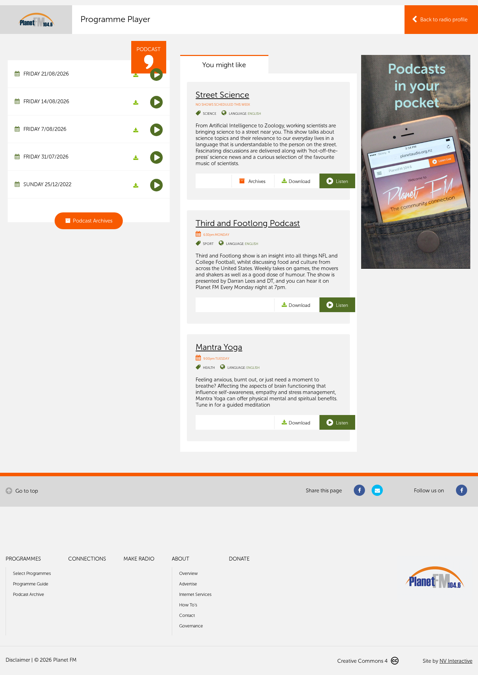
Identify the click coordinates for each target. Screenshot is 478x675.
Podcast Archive (28, 594)
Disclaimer (18, 660)
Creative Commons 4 (363, 661)
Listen (341, 181)
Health (209, 368)
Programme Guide (30, 583)
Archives (256, 181)
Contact (187, 615)
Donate (239, 559)
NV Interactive (456, 661)
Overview (188, 573)
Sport (208, 244)
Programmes (23, 559)
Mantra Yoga (219, 347)
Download (299, 181)
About (180, 559)
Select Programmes (32, 573)
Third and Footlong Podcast (248, 223)
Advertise (188, 583)
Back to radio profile (444, 19)
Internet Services (195, 594)
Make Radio (139, 559)
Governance (191, 625)
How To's (188, 604)
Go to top (26, 491)
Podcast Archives (92, 221)
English (254, 113)
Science (209, 113)
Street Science (222, 95)
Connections (87, 559)
